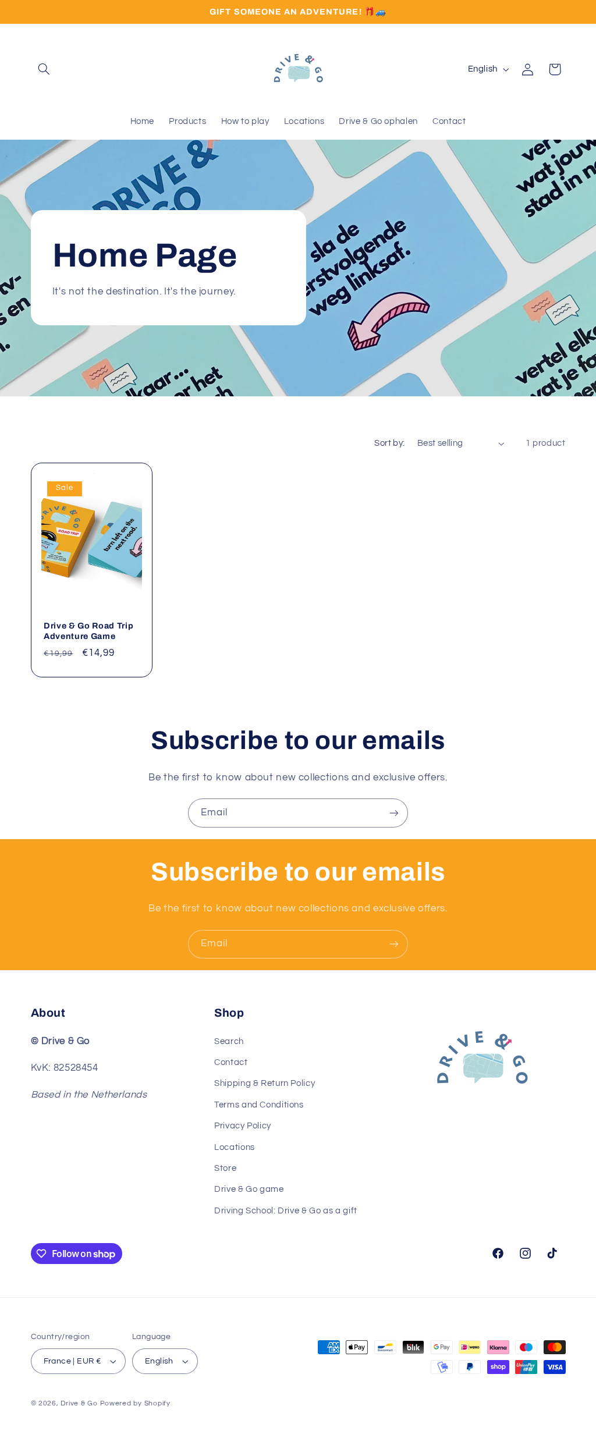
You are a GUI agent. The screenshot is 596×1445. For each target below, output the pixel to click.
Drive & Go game (248, 1189)
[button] (44, 69)
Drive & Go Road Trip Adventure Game (88, 631)
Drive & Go (79, 1403)
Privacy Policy (242, 1125)
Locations (234, 1147)
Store (225, 1168)
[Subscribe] (394, 812)
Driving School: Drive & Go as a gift (285, 1210)
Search (229, 1041)
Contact (230, 1062)
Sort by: (389, 443)
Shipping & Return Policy (264, 1083)
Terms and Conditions (259, 1104)
